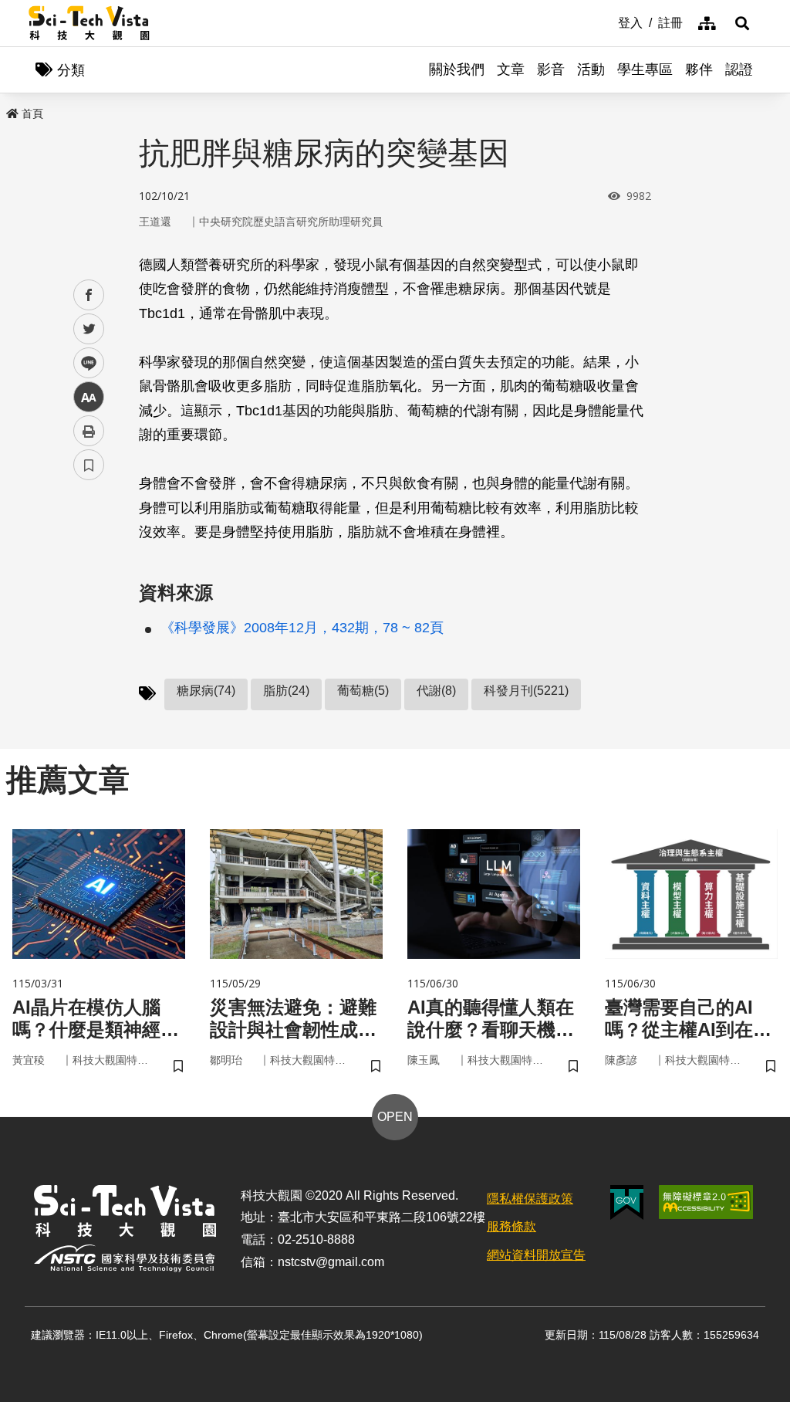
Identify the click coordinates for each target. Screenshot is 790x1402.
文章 (511, 69)
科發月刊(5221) (526, 690)
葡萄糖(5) (363, 690)
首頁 (32, 113)
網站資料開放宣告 (536, 1254)
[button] (742, 23)
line (84, 363)
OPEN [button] (395, 1116)
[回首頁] (89, 23)
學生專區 (645, 69)
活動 (591, 69)
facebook (89, 295)
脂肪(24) (286, 690)
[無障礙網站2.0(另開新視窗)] (706, 1202)
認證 (739, 69)
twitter (89, 329)
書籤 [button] (88, 464)
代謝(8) (436, 690)
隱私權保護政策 (530, 1198)
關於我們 (456, 69)
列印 (88, 430)
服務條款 (511, 1226)
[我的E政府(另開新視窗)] (626, 1202)
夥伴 (699, 69)
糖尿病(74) (206, 690)
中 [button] (89, 397)
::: (607, 21)
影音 (551, 69)
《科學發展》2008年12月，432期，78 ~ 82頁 (302, 627)
